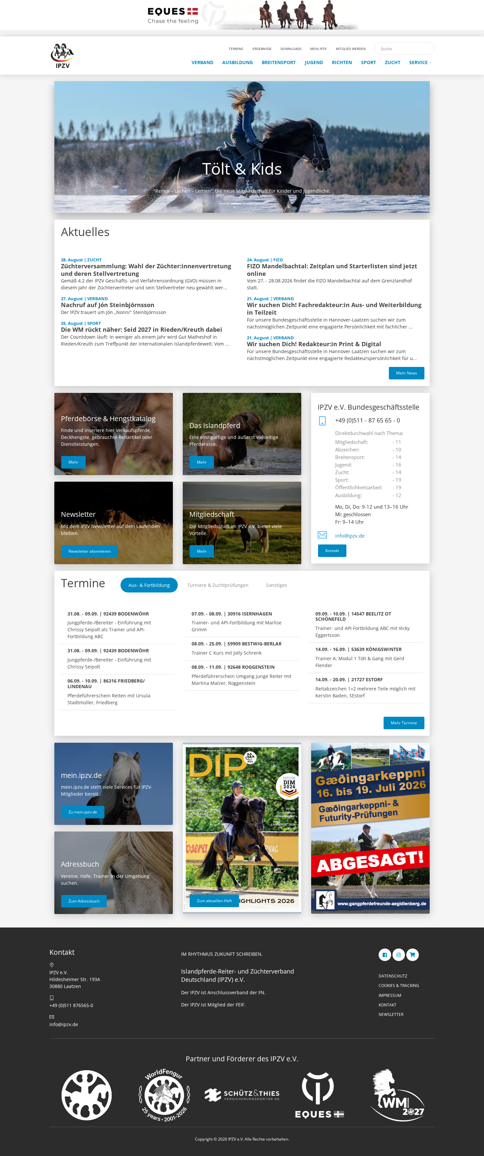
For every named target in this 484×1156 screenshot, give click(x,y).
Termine (83, 582)
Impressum (390, 995)
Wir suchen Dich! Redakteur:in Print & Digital (314, 344)
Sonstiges (276, 585)
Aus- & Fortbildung (149, 585)
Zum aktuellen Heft (214, 900)
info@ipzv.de (349, 535)
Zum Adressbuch (83, 901)
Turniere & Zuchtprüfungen (218, 585)
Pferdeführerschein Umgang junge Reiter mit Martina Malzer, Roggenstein (241, 675)
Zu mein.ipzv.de (82, 812)
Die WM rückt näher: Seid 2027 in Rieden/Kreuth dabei (141, 329)
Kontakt (332, 550)
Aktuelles (85, 231)
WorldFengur (242, 168)
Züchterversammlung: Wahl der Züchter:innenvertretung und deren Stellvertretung (146, 269)
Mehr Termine (404, 723)
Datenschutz (393, 976)
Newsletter (391, 1014)
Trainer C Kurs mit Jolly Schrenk (237, 648)
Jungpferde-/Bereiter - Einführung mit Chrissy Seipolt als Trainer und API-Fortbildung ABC (109, 625)
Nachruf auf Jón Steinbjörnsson (107, 305)
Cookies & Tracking (399, 985)
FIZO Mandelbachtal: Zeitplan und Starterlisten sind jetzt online (332, 269)
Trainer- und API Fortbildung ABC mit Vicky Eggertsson (362, 624)
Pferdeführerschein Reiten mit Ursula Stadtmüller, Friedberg (108, 692)
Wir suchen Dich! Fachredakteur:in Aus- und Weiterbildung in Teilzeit (334, 308)
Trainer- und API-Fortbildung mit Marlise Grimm (237, 622)
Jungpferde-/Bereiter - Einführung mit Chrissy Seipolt (109, 658)
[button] (82, 147)
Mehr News (406, 373)
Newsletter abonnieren (89, 551)
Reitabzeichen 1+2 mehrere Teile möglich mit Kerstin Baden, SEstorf (365, 687)
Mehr (73, 462)
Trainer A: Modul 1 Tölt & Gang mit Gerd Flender (359, 657)
